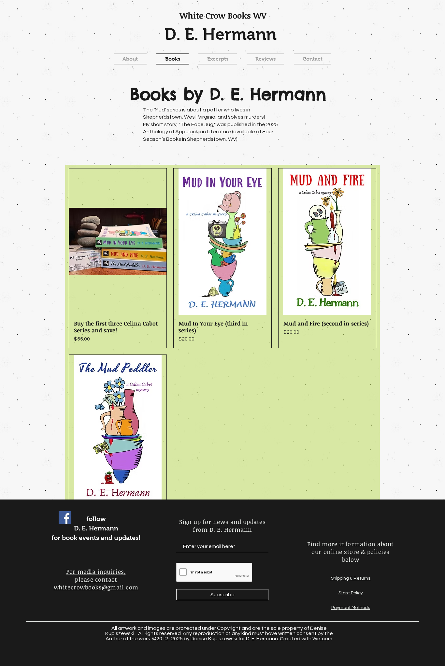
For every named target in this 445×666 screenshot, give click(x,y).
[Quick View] (117, 241)
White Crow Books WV (222, 15)
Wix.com (322, 638)
